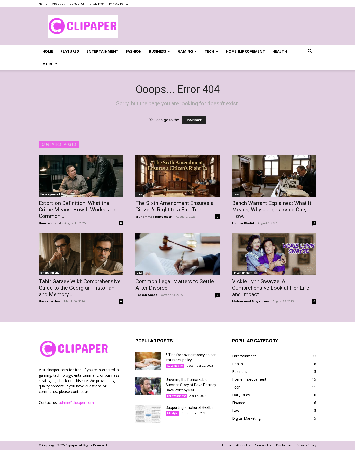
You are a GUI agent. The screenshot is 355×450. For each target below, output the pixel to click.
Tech (209, 51)
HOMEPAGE (194, 120)
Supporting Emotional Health (189, 407)
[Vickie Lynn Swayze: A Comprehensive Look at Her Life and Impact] (274, 254)
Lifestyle (172, 413)
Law (139, 194)
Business (157, 51)
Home (43, 3)
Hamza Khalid (50, 223)
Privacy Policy (118, 3)
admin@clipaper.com (76, 402)
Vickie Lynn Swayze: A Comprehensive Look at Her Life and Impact (270, 287)
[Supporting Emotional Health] (148, 414)
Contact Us (77, 3)
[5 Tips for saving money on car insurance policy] (148, 361)
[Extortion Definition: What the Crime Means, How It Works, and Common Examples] (81, 176)
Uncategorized (50, 194)
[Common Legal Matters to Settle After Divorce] (177, 254)
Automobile (175, 366)
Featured (70, 51)
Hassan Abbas (50, 301)
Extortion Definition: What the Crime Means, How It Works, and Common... (78, 209)
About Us (58, 3)
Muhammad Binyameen (153, 216)
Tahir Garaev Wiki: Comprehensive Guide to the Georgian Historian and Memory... (80, 287)
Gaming (185, 51)
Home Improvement (245, 51)
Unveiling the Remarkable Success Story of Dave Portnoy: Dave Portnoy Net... (191, 385)
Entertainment (103, 51)
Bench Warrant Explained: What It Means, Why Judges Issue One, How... (271, 209)
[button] (310, 51)
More (47, 63)
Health (279, 51)
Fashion (134, 51)
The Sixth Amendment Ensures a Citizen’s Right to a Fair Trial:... (174, 206)
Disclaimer (96, 3)
